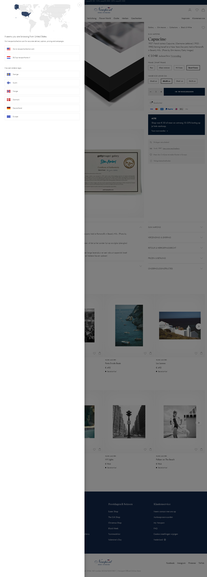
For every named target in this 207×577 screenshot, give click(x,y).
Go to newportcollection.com (23, 49)
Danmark (16, 99)
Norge (15, 91)
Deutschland (17, 108)
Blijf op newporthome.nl (21, 57)
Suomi (15, 83)
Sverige (15, 74)
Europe (15, 116)
